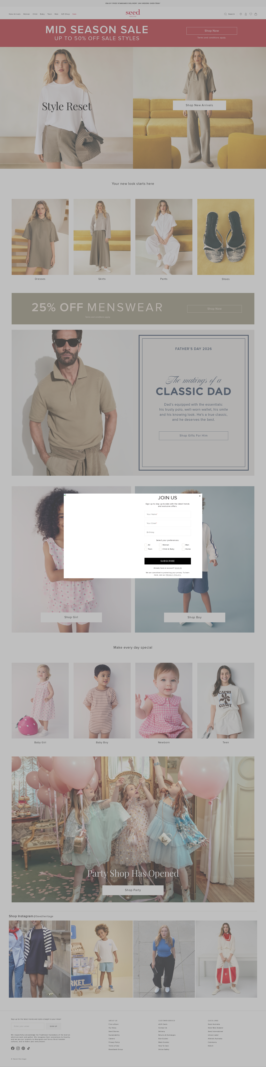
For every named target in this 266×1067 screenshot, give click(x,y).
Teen (150, 549)
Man (187, 545)
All (149, 545)
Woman (166, 545)
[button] (199, 496)
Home (188, 549)
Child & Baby (168, 549)
